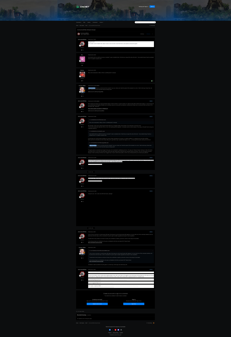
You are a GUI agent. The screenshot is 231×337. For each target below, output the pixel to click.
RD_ (82, 55)
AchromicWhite (85, 33)
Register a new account (97, 303)
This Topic (150, 22)
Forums (101, 22)
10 (82, 80)
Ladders (88, 22)
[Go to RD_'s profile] (82, 59)
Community (95, 22)
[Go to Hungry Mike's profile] (82, 90)
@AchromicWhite (92, 88)
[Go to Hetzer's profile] (82, 74)
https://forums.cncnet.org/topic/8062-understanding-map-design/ (114, 279)
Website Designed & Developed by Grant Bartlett (115, 326)
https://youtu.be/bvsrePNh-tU (94, 272)
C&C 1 (88, 34)
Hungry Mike (82, 85)
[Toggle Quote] (89, 119)
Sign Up (152, 6)
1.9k (83, 111)
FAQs (84, 22)
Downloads (78, 22)
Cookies (121, 332)
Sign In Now (134, 303)
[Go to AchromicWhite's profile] (78, 34)
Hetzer (82, 70)
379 (83, 96)
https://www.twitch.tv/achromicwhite (95, 46)
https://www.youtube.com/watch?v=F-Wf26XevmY (98, 108)
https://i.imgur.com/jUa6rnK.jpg (107, 282)
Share (142, 33)
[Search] (154, 22)
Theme (109, 332)
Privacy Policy (115, 332)
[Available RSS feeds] (153, 323)
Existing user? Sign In (143, 6)
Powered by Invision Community (115, 335)
